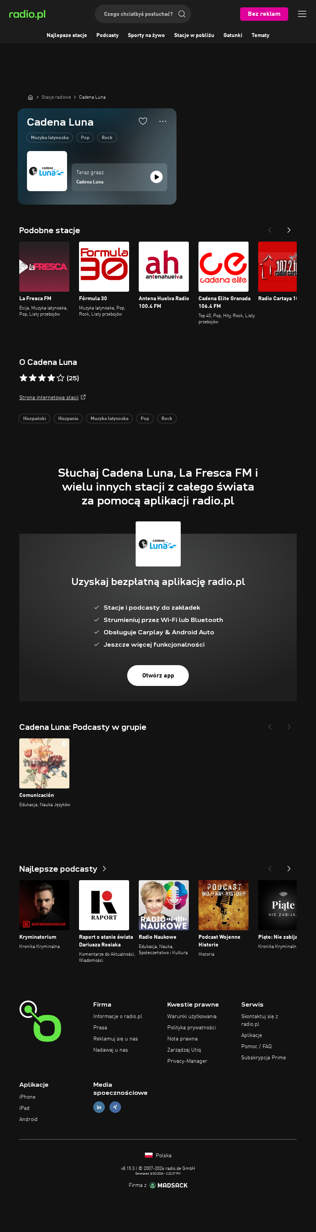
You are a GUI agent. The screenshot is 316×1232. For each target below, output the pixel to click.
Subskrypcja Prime (263, 1058)
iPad (24, 1108)
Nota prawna (182, 1039)
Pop (85, 138)
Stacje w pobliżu (194, 35)
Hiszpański (34, 419)
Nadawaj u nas (110, 1050)
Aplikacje (251, 1035)
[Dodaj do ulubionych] (143, 121)
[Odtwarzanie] (156, 177)
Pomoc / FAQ (256, 1046)
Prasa (100, 1027)
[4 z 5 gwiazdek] (51, 378)
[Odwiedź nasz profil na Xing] (115, 1107)
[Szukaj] (182, 13)
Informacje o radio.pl (117, 1016)
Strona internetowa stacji (49, 397)
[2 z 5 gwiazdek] (32, 378)
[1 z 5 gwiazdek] (23, 378)
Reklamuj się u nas (115, 1039)
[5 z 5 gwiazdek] (60, 378)
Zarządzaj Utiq (184, 1050)
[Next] (289, 227)
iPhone (27, 1097)
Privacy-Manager (187, 1061)
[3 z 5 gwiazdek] (42, 378)
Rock (107, 138)
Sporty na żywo (146, 35)
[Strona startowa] (30, 97)
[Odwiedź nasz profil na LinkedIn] (99, 1107)
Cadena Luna (89, 182)
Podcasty (107, 35)
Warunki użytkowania (192, 1016)
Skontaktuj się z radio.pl (259, 1020)
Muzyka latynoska (50, 138)
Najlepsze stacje (67, 35)
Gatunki (233, 35)
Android (28, 1119)
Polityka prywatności (191, 1027)
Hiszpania (68, 419)
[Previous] (269, 227)
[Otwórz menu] (302, 13)
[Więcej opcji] (162, 121)
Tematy (260, 35)
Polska (162, 1155)
